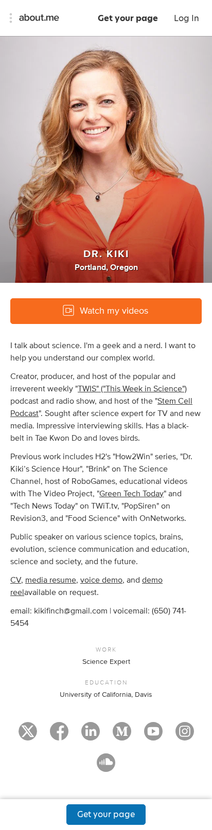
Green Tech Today (131, 494)
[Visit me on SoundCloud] (106, 767)
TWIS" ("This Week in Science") (132, 389)
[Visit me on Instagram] (184, 736)
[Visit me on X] (28, 736)
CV (15, 580)
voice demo (101, 580)
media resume (50, 580)
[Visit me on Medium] (122, 736)
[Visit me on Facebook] (59, 736)
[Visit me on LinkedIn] (90, 736)
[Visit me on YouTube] (153, 736)
